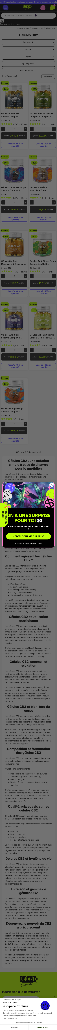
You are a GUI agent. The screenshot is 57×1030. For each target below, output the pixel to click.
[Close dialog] (52, 485)
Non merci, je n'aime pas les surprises (28, 544)
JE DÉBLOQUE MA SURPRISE (28, 536)
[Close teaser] (9, 502)
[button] (4, 515)
